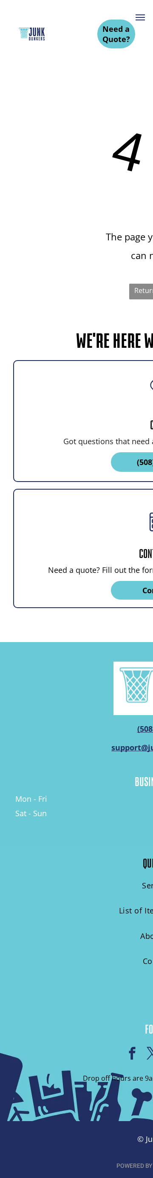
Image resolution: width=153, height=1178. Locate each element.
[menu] (140, 17)
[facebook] (132, 1054)
